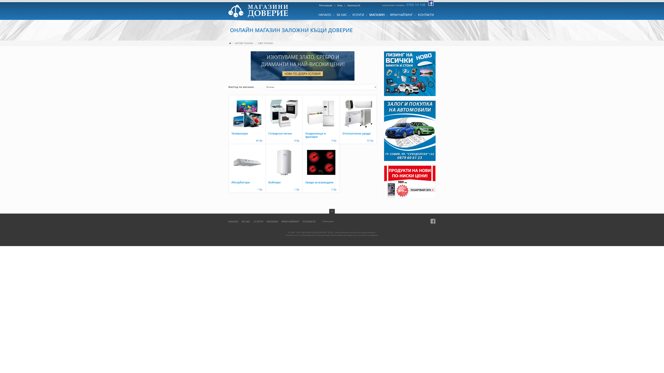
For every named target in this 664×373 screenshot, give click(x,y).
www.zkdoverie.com (344, 232)
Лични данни (328, 221)
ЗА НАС (341, 15)
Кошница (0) (353, 5)
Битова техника (244, 43)
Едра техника (265, 43)
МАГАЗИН (377, 15)
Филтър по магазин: (241, 87)
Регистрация (325, 5)
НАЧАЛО (325, 15)
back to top (332, 211)
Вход (339, 5)
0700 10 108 (415, 4)
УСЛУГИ (358, 15)
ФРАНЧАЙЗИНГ (401, 15)
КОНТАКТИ (426, 15)
